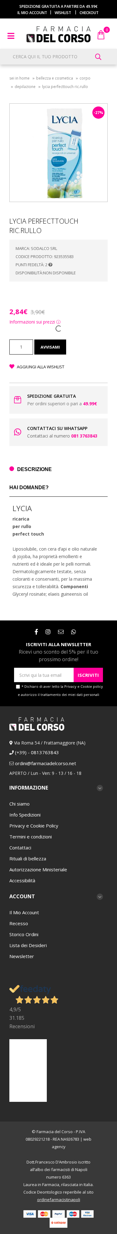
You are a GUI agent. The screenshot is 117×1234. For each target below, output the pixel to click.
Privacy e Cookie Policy (33, 825)
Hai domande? (29, 487)
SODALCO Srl (44, 248)
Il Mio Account (24, 912)
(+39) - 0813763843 (37, 752)
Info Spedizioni (25, 814)
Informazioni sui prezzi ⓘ (35, 322)
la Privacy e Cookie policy (82, 686)
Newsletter (21, 956)
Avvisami (50, 347)
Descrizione (34, 469)
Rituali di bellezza (27, 858)
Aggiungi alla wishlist (40, 367)
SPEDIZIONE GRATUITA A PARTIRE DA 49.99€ (58, 6)
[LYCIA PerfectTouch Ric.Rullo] (58, 152)
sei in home (19, 78)
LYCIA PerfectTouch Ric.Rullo (65, 86)
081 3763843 (84, 436)
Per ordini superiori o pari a (62, 404)
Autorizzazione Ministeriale (38, 869)
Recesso (18, 923)
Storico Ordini (23, 934)
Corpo (85, 78)
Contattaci (20, 847)
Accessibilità (22, 880)
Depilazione (25, 86)
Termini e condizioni (30, 836)
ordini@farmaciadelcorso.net (45, 763)
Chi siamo (19, 804)
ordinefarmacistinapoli (58, 1199)
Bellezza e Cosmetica (54, 78)
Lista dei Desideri (28, 945)
